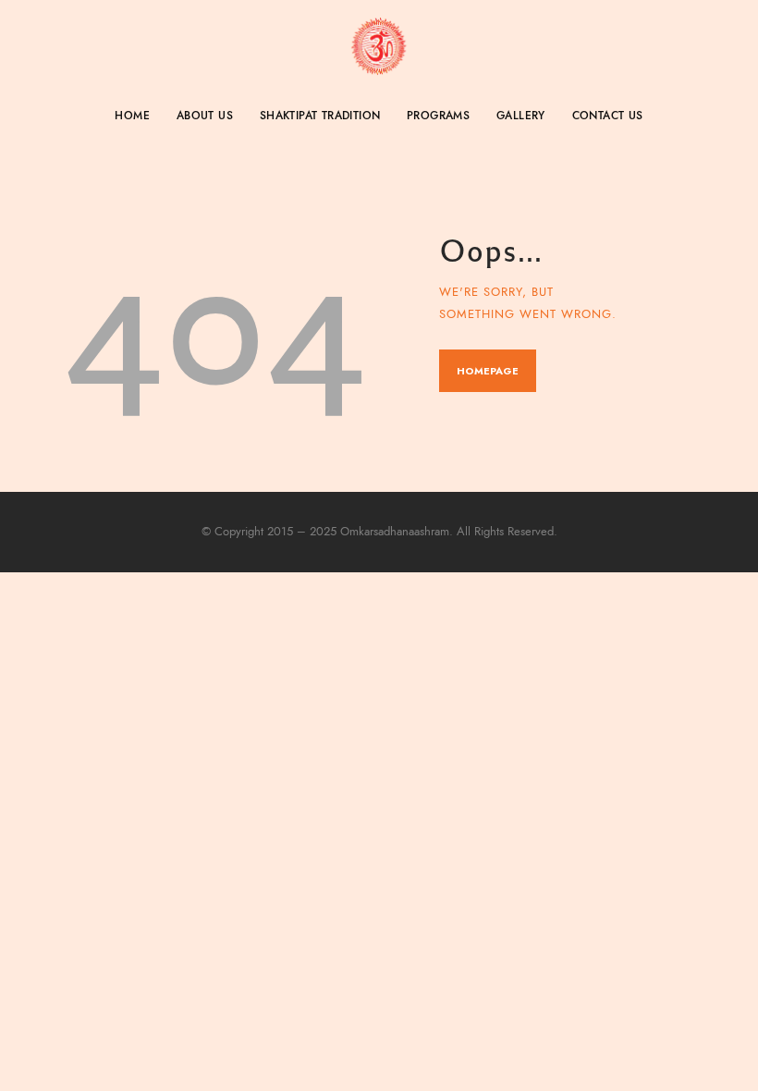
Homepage (488, 370)
